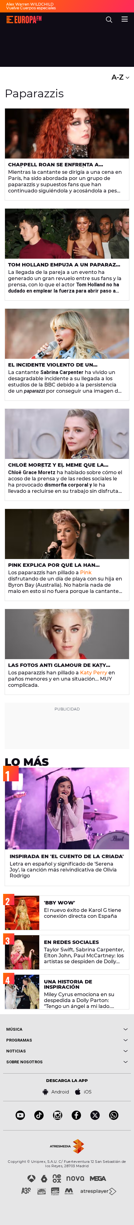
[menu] (125, 18)
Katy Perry (93, 673)
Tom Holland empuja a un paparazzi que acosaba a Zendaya (64, 267)
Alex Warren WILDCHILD (30, 4)
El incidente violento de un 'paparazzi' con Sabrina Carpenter (62, 367)
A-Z (119, 77)
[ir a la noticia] (67, 134)
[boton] (97, 1029)
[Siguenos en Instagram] (57, 1118)
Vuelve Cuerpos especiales (31, 8)
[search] (109, 19)
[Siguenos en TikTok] (39, 1118)
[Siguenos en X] (95, 1118)
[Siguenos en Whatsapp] (113, 1118)
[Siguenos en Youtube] (20, 1118)
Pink (86, 573)
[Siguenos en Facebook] (76, 1118)
